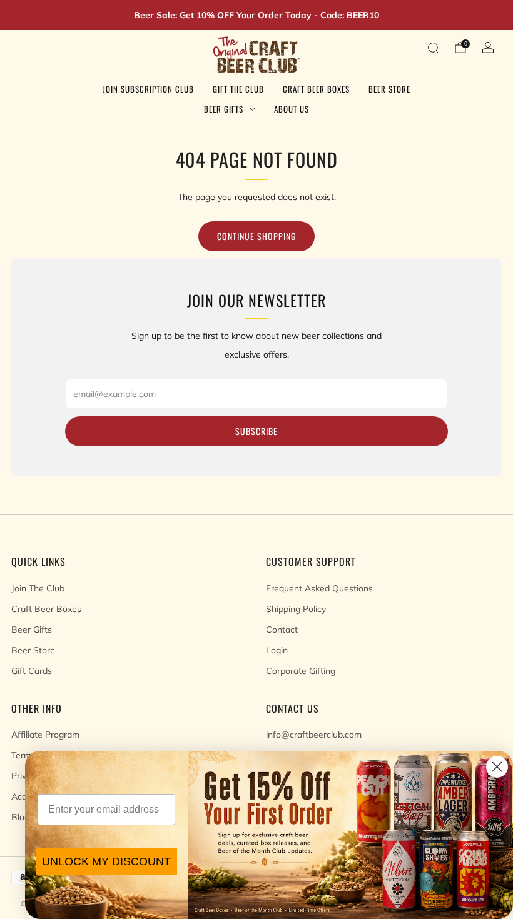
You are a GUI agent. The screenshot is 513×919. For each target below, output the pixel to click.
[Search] (433, 47)
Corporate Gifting (300, 670)
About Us (291, 109)
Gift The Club (238, 89)
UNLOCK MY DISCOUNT (106, 861)
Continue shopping (256, 236)
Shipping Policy (296, 609)
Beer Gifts (223, 109)
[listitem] (256, 15)
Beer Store (389, 89)
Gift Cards (31, 670)
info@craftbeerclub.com (314, 734)
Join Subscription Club (148, 89)
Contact (282, 629)
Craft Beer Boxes (316, 89)
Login (277, 650)
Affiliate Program (45, 734)
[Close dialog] (497, 767)
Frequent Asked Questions (319, 588)
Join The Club (37, 588)
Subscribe (256, 431)
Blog (20, 817)
